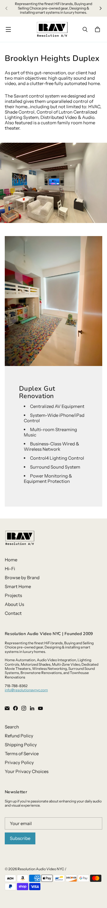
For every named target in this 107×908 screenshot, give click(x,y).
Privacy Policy (19, 762)
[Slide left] (6, 8)
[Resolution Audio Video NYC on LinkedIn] (32, 708)
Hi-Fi (10, 568)
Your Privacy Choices (26, 771)
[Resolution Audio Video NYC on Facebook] (15, 708)
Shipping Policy (21, 744)
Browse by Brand (22, 577)
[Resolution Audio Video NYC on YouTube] (40, 708)
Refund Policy (19, 736)
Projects (13, 595)
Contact (13, 613)
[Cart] (98, 29)
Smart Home (18, 586)
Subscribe (20, 838)
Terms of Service (22, 753)
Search (12, 727)
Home (11, 560)
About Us (14, 604)
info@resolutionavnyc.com (26, 690)
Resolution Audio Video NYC (41, 869)
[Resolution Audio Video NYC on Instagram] (24, 708)
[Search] (85, 29)
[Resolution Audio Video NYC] (52, 29)
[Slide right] (100, 8)
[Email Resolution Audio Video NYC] (7, 708)
